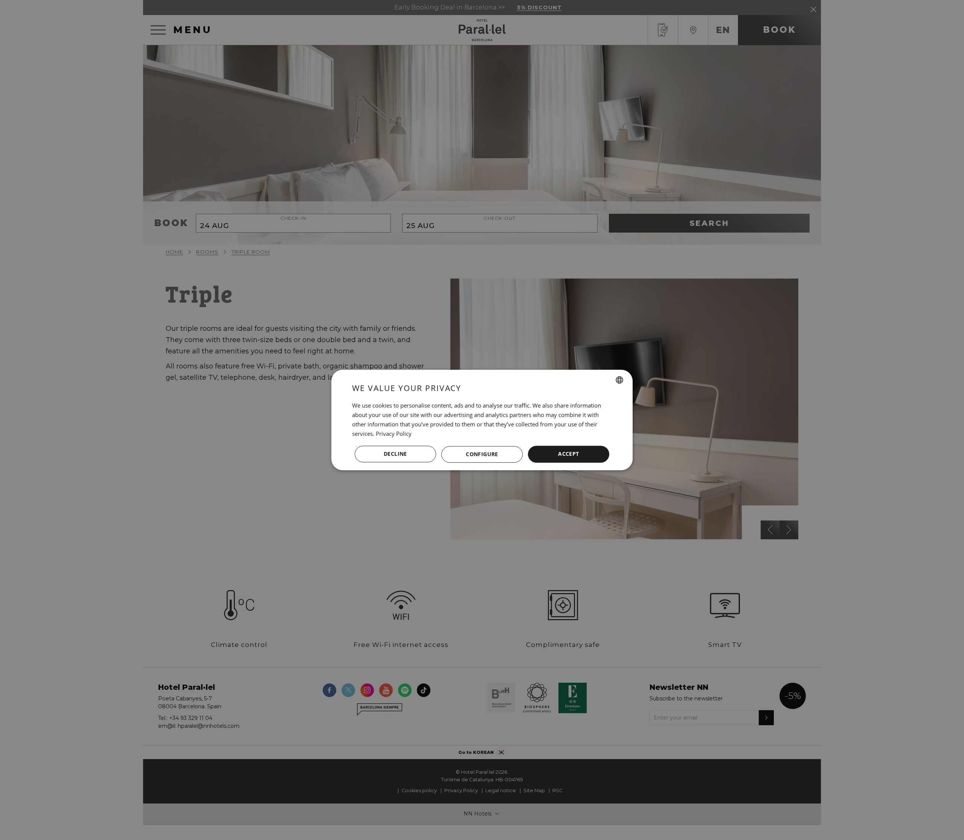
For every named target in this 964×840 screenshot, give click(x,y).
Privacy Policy (394, 433)
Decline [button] (395, 454)
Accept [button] (568, 454)
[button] (482, 454)
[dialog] (482, 420)
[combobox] (619, 379)
